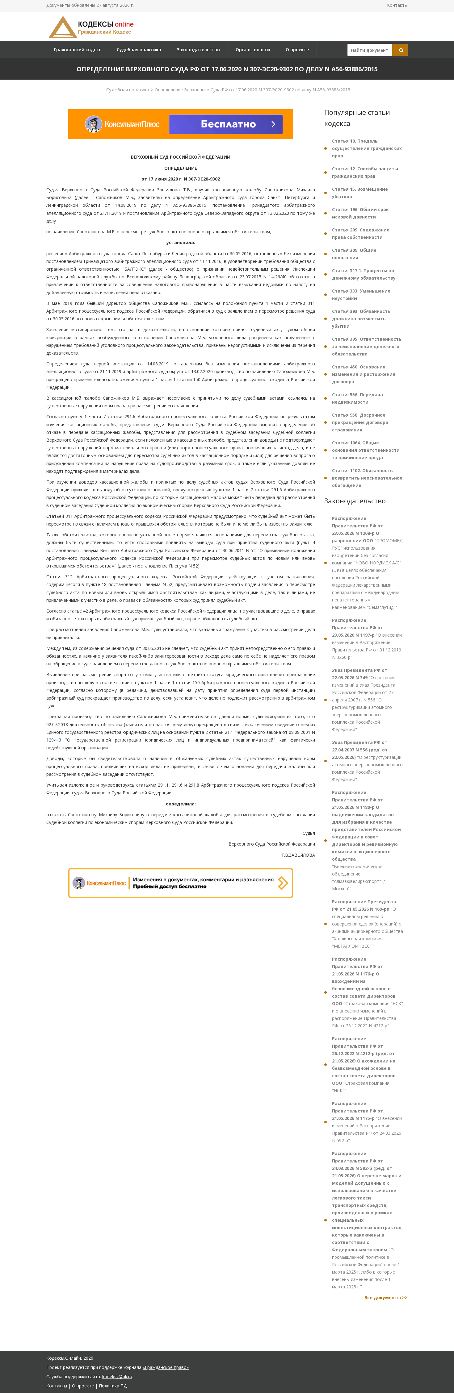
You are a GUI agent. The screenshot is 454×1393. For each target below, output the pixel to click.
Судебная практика (139, 49)
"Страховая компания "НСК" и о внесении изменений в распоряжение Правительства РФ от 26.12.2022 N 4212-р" (367, 992)
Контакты (397, 5)
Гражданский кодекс (77, 49)
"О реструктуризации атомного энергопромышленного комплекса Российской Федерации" (367, 760)
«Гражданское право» (166, 1367)
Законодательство (198, 49)
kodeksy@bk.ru (117, 1376)
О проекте (297, 49)
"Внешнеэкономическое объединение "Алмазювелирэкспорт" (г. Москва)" (366, 840)
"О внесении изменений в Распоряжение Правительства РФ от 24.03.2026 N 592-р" (367, 1121)
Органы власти (253, 49)
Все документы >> (386, 1297)
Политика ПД (113, 1386)
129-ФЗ (53, 740)
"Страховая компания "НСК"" (364, 1064)
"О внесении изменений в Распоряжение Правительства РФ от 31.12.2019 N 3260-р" (367, 638)
